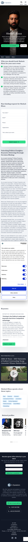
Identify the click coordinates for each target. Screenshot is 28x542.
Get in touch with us (14, 503)
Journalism (18, 398)
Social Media (17, 403)
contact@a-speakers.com (14, 529)
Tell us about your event (8, 132)
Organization (5, 127)
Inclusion (16, 396)
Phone (4, 122)
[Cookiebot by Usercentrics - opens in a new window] (20, 243)
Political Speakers (13, 401)
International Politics (8, 398)
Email (4, 117)
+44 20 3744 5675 (14, 511)
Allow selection (14, 292)
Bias (4, 396)
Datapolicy (14, 534)
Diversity (10, 396)
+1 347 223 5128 (14, 507)
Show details (21, 284)
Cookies (14, 532)
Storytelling (6, 406)
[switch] (24, 270)
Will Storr (17, 430)
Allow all (14, 288)
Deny (14, 297)
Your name (5, 112)
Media (4, 401)
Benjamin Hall (6, 430)
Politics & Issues (7, 403)
